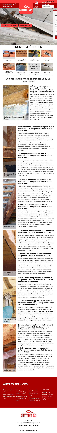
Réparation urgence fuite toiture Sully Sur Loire (9, 396)
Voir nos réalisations (9, 25)
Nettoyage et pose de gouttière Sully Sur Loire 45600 (21, 391)
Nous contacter (25, 25)
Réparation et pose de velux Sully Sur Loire (21, 398)
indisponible (9, 4)
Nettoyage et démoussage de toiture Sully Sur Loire (33, 392)
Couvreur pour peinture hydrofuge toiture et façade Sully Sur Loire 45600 (47, 396)
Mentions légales (32, 430)
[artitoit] (26, 8)
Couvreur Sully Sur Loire (8, 391)
